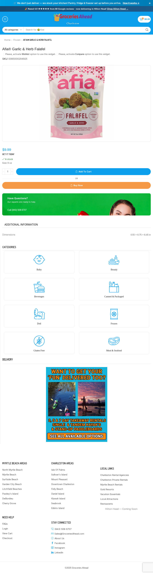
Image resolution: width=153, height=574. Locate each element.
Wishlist (25, 54)
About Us (59, 538)
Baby (39, 269)
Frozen (16, 39)
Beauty (114, 269)
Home (7, 39)
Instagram (60, 547)
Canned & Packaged (114, 296)
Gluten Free (39, 350)
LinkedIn (59, 552)
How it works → (131, 3)
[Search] (147, 30)
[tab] (21, 224)
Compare (79, 54)
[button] (5, 19)
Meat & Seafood (114, 350)
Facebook (60, 543)
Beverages (39, 296)
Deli (39, 323)
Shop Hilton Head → (117, 8)
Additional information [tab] (21, 224)
